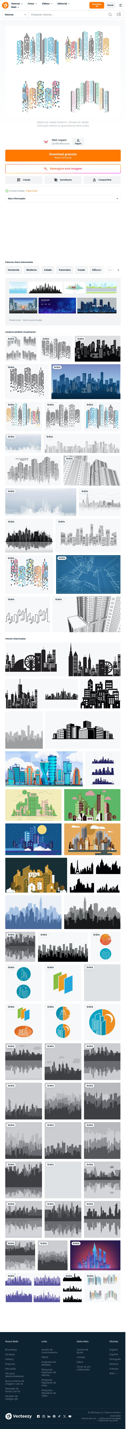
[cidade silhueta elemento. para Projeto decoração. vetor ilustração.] (95, 873)
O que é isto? (31, 190)
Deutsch (111, 1362)
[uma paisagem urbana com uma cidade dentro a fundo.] (95, 1254)
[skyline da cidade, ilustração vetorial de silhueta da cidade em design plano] (105, 945)
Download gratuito (63, 155)
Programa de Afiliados (48, 1362)
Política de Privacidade (107, 1416)
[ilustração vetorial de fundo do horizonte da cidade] (20, 945)
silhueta (96, 268)
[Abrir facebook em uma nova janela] (38, 1414)
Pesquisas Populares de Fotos (48, 1381)
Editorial (62, 3)
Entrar (110, 5)
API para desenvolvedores (14, 1373)
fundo (81, 268)
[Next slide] (113, 268)
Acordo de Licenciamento (49, 1349)
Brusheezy (11, 1348)
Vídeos (46, 3)
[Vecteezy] (5, 5)
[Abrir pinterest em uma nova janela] (54, 1414)
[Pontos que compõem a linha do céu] (33, 469)
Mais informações (16, 197)
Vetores (15, 3)
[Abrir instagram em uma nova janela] (43, 1414)
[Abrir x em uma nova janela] (64, 1414)
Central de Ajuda (81, 1349)
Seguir (78, 143)
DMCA (44, 1355)
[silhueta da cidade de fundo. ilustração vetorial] (88, 534)
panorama (65, 268)
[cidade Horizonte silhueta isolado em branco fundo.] (82, 728)
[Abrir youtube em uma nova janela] (70, 1414)
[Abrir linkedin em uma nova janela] (49, 1414)
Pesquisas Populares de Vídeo (48, 1391)
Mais (13, 7)
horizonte (13, 268)
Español (111, 1352)
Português (112, 1357)
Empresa (10, 1362)
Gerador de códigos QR (11, 1396)
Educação (10, 1367)
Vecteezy (10, 1352)
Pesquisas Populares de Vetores (48, 1370)
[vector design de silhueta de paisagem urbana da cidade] (100, 692)
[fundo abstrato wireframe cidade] (40, 501)
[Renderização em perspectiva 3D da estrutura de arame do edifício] (88, 573)
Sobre (78, 1360)
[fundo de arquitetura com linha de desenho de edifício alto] (91, 469)
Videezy (9, 1357)
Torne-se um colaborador (82, 1367)
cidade (48, 268)
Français (111, 1367)
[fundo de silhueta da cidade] (62, 658)
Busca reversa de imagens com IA (14, 1381)
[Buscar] (110, 14)
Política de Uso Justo (105, 1418)
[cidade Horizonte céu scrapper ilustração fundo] (33, 803)
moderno (31, 268)
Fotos (31, 3)
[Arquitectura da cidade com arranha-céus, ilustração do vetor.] (29, 534)
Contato (79, 1355)
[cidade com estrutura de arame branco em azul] (23, 441)
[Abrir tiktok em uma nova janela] (59, 1414)
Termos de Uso (86, 1416)
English (111, 1348)
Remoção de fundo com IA (12, 1388)
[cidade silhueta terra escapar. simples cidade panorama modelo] (63, 945)
